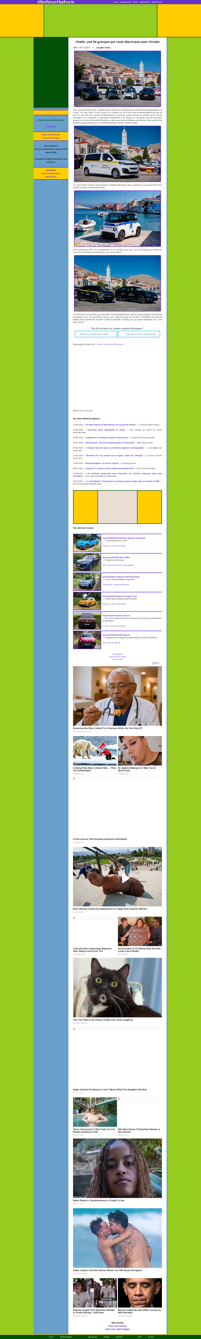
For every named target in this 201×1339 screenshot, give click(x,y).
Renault (106, 604)
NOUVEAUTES (126, 2)
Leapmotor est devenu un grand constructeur (107, 437)
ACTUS (116, 2)
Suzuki (105, 626)
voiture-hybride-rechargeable (121, 565)
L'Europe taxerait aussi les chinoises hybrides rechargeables (115, 448)
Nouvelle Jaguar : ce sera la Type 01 (102, 463)
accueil (151, 1337)
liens (139, 1337)
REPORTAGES (145, 2)
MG (104, 642)
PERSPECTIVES (157, 2)
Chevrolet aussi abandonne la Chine (106, 430)
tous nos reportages (117, 1329)
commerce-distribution (113, 344)
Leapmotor (107, 584)
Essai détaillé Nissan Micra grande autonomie (124, 538)
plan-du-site (92, 1337)
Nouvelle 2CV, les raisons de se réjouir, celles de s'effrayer (114, 455)
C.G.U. (51, 1337)
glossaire (119, 1337)
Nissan (106, 545)
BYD (104, 565)
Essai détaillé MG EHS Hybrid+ (116, 635)
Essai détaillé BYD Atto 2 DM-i (116, 557)
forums (106, 1337)
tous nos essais (117, 1325)
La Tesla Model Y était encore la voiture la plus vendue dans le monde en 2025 (122, 481)
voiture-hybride (114, 642)
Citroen (99, 344)
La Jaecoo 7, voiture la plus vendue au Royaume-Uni (110, 468)
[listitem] (96, 334)
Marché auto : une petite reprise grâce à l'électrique (110, 442)
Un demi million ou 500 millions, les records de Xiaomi (111, 424)
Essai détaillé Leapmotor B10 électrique (121, 577)
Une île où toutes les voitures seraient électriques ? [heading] (117, 328)
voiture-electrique (118, 545)
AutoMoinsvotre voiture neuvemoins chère (51, 173)
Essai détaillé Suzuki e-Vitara (116, 615)
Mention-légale (66, 1337)
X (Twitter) (51, 126)
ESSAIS (135, 2)
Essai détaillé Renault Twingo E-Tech (120, 596)
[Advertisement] (100, 20)
